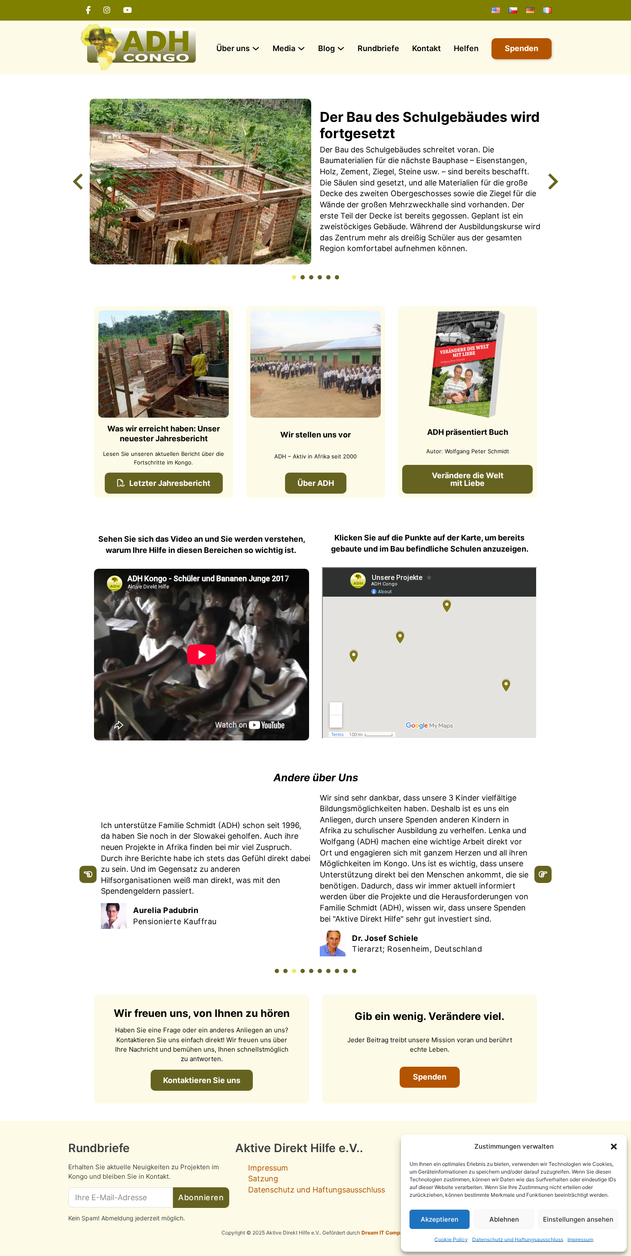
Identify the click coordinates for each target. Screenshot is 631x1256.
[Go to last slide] (79, 181)
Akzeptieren (439, 1219)
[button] (614, 1146)
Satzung (263, 1178)
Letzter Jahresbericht (169, 483)
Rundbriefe (378, 48)
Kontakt (426, 48)
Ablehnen (504, 1219)
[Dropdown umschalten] (256, 48)
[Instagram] (107, 10)
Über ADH (315, 483)
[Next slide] (552, 181)
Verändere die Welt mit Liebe (468, 479)
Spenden (521, 48)
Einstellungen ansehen (578, 1219)
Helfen (466, 48)
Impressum (580, 1239)
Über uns (233, 48)
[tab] (294, 277)
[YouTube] (127, 10)
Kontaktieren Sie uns (201, 1080)
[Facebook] (88, 10)
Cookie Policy (451, 1239)
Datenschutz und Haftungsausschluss (517, 1239)
